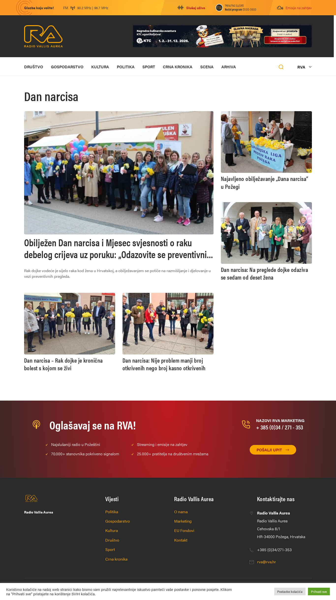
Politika (126, 67)
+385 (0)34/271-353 (274, 549)
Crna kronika (177, 67)
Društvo (33, 67)
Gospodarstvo (67, 67)
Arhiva (228, 67)
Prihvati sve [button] (319, 591)
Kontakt (180, 540)
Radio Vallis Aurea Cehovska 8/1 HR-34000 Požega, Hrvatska (281, 524)
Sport (148, 67)
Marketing (183, 521)
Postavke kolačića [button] (290, 591)
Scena (207, 67)
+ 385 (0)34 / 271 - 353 (279, 427)
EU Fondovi (184, 530)
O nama (181, 511)
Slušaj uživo (195, 7)
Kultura (100, 67)
